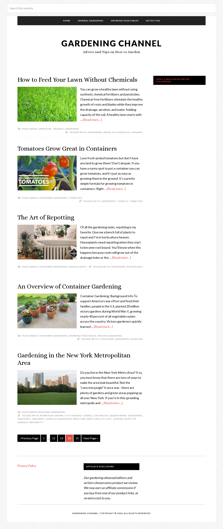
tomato (122, 201)
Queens (118, 419)
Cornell (87, 415)
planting (136, 339)
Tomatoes (75, 198)
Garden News (118, 415)
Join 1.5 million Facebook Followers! (173, 80)
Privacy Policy (26, 466)
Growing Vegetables (82, 335)
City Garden (73, 415)
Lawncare (45, 128)
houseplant (135, 266)
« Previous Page (29, 438)
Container (106, 339)
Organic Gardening (66, 128)
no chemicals (121, 132)
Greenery (38, 419)
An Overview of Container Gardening (69, 286)
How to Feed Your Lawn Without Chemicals (77, 79)
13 (61, 438)
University (36, 422)
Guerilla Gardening (58, 419)
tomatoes (136, 201)
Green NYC (24, 419)
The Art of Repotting (45, 217)
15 (77, 438)
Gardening (95, 132)
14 (69, 438)
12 (53, 438)
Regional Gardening (51, 412)
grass (107, 132)
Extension (101, 415)
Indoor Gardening (109, 335)
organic (137, 132)
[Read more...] (92, 120)
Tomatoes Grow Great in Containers (67, 148)
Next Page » (90, 438)
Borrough (47, 415)
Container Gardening (52, 198)
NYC (109, 419)
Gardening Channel (111, 43)
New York (79, 419)
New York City (96, 419)
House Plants (77, 266)
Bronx (59, 415)
